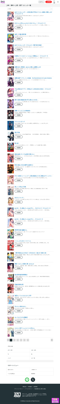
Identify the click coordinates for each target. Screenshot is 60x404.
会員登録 (48, 1)
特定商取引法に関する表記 (40, 388)
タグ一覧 (33, 358)
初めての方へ (11, 369)
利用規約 (30, 386)
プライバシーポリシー (19, 388)
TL (8, 354)
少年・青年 (10, 350)
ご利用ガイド (34, 369)
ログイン (41, 1)
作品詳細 (18, 18)
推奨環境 (33, 373)
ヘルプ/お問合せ (11, 373)
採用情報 (35, 386)
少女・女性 (33, 350)
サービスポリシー (29, 388)
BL (31, 354)
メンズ (9, 358)
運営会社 (24, 386)
